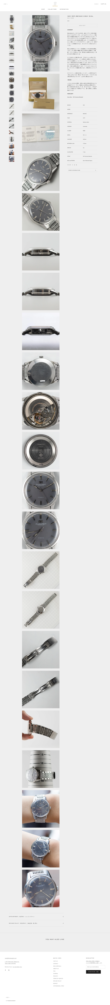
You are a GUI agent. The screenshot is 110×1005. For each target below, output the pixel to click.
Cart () (103, 4)
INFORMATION (64, 9)
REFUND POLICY (57, 981)
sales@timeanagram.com (10, 958)
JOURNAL (55, 973)
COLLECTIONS (52, 9)
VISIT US (55, 961)
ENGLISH (55, 976)
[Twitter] (74, 164)
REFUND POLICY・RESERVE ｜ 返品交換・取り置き (23, 923)
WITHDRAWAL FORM (58, 986)
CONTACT (55, 963)
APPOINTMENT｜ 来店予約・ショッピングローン (22, 916)
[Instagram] (8, 970)
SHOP (43, 9)
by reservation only (17, 967)
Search (96, 4)
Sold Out (82, 25)
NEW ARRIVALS (57, 966)
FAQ (54, 971)
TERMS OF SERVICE (58, 978)
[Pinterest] (76, 164)
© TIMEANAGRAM (11, 1000)
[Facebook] (72, 164)
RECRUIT (55, 983)
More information (74, 170)
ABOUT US (56, 968)
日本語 (5, 4)
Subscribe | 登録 (93, 971)
